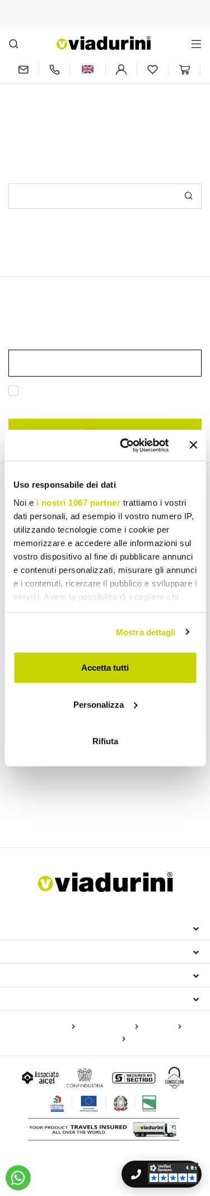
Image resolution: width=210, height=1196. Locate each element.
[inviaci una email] (23, 69)
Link (85, 404)
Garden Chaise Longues (52, 794)
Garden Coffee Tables (111, 811)
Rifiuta (105, 741)
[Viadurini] (103, 43)
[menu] (196, 43)
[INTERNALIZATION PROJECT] (104, 1103)
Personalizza (98, 704)
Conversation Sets (138, 794)
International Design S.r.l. (77, 927)
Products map (48, 1027)
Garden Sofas (38, 811)
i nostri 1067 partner (78, 502)
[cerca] (13, 43)
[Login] (121, 69)
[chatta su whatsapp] (18, 1177)
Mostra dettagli (146, 631)
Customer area (45, 974)
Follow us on (42, 998)
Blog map (162, 1027)
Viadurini (31, 951)
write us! (154, 99)
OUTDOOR (34, 774)
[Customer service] (55, 69)
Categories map (109, 1027)
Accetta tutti (105, 667)
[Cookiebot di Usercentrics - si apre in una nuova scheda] (125, 445)
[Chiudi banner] (193, 445)
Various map (101, 1039)
